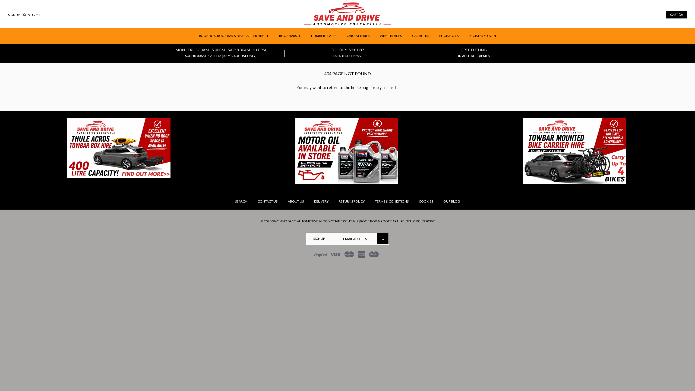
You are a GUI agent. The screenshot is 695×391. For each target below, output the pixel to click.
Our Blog (451, 201)
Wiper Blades (391, 36)
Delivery (321, 201)
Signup (14, 15)
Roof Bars (290, 36)
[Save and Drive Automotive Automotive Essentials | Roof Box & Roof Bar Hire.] (348, 4)
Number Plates (323, 36)
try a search (386, 87)
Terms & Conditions (392, 201)
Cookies (426, 201)
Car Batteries (358, 36)
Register (476, 36)
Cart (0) (676, 14)
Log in (490, 36)
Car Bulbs (420, 36)
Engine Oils (449, 36)
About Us (296, 201)
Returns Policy (352, 201)
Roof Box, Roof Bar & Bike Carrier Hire (233, 36)
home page (361, 87)
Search (241, 201)
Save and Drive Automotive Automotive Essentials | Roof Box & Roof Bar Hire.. (339, 221)
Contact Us (267, 201)
